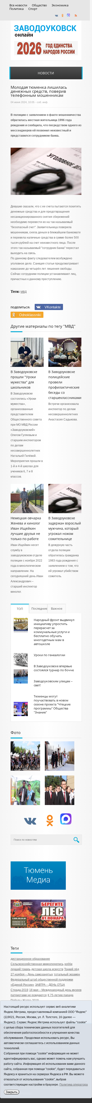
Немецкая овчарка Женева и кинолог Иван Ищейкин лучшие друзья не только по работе (26, 528)
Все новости (18, 5)
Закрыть (11, 1092)
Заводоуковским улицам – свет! (53, 683)
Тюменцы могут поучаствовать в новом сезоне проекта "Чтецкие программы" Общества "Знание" (52, 704)
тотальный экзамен (67, 974)
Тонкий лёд (71, 969)
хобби (68, 964)
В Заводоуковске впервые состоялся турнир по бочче (54, 668)
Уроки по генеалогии (49, 655)
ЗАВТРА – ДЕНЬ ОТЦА (50, 984)
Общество (39, 5)
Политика (16, 9)
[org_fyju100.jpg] (25, 756)
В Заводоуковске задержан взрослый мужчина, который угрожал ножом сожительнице (64, 528)
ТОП (20, 609)
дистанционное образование (30, 958)
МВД (24, 292)
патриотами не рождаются (29, 995)
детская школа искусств (47, 969)
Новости (46, 73)
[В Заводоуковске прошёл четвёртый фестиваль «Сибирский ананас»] (25, 790)
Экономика (60, 5)
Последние (39, 608)
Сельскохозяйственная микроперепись (37, 964)
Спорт (32, 9)
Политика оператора (73, 1084)
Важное (56, 608)
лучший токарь (20, 969)
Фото (16, 732)
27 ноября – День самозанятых (32, 974)
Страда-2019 (19, 990)
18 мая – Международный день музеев (55, 990)
